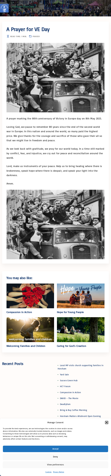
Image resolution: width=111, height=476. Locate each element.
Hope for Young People (70, 312)
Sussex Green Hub (69, 380)
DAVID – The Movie (69, 398)
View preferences (55, 464)
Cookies (48, 472)
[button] (106, 422)
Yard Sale (64, 374)
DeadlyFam (65, 404)
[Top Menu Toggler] (106, 8)
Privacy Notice (58, 472)
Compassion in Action (19, 312)
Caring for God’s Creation (71, 345)
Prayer (36, 36)
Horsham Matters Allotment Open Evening (80, 416)
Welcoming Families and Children (26, 345)
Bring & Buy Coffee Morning (73, 410)
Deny (55, 456)
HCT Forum (65, 386)
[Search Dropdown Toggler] (98, 8)
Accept (55, 448)
